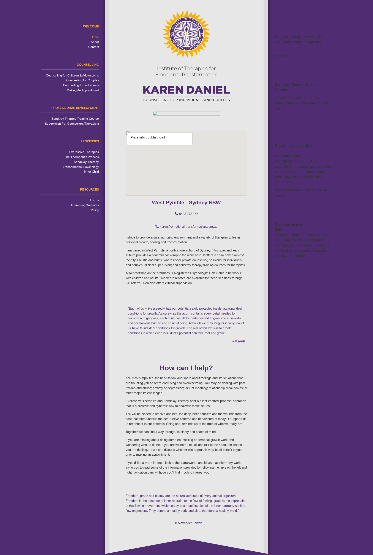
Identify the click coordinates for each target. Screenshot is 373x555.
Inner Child (91, 171)
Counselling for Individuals (81, 85)
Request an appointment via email (301, 50)
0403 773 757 (300, 55)
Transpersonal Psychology (81, 167)
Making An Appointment (83, 90)
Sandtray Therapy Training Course (75, 118)
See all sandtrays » (289, 264)
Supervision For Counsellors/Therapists (72, 123)
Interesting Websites (85, 205)
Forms (94, 200)
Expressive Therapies (84, 152)
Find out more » (287, 117)
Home (95, 37)
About (95, 42)
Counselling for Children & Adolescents (72, 75)
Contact (93, 47)
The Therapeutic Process (81, 157)
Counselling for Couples (82, 80)
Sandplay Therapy (86, 162)
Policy (95, 210)
